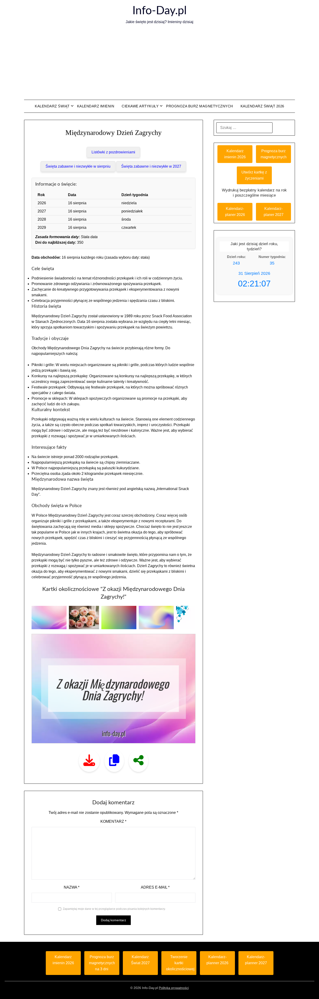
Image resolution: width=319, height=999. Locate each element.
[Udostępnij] (138, 761)
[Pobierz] (89, 761)
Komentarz (113, 821)
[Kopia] (114, 761)
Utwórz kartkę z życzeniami (254, 175)
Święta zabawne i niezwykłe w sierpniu (78, 166)
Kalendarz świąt (52, 106)
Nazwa (71, 887)
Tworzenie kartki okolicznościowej (180, 963)
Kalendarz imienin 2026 (235, 154)
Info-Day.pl (159, 10)
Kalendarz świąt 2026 (262, 106)
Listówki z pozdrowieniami (113, 152)
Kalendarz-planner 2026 (217, 960)
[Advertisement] (159, 62)
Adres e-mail (155, 887)
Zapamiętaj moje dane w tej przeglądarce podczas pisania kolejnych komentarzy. (114, 909)
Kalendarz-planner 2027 (256, 960)
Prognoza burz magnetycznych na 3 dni (102, 963)
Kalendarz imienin (95, 106)
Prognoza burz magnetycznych (199, 106)
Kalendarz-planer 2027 (274, 212)
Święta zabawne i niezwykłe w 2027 (151, 166)
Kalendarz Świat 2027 (140, 960)
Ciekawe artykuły (140, 106)
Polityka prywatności (174, 988)
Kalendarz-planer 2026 (235, 212)
